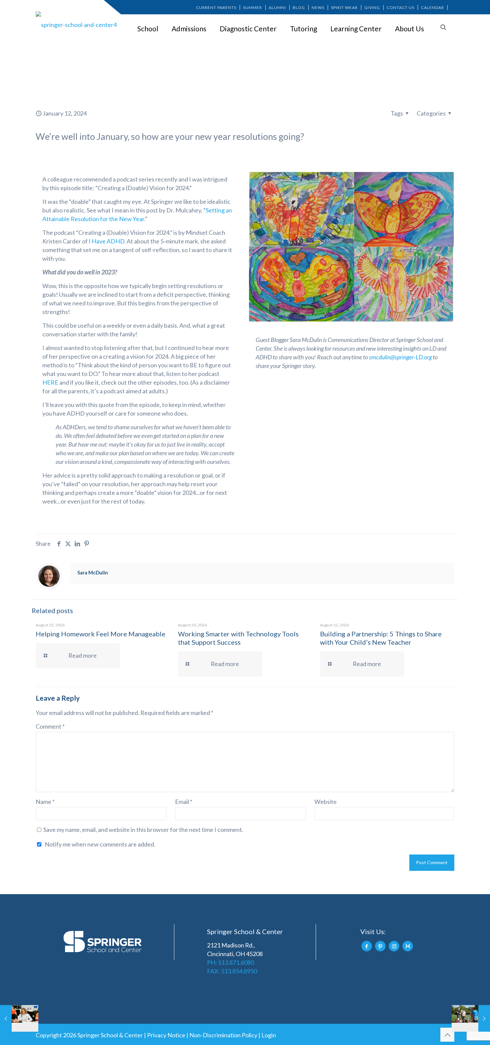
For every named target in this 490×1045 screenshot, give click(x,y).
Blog (299, 7)
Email (183, 801)
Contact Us (400, 7)
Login (268, 1035)
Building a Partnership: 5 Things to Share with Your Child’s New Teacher (381, 638)
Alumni (277, 7)
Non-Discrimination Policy (223, 1035)
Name (45, 801)
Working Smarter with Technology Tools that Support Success (238, 638)
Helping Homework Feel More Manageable (100, 634)
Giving (372, 7)
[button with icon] (366, 946)
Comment (50, 726)
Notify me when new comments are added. (100, 844)
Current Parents (216, 7)
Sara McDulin (92, 572)
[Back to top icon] (447, 1035)
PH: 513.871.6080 (230, 962)
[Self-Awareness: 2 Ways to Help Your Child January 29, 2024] (471, 1018)
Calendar (432, 7)
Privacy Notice (166, 1035)
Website (325, 801)
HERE (50, 382)
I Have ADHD (106, 241)
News (318, 7)
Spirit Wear (344, 7)
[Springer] (77, 24)
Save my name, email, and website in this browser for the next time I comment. (143, 829)
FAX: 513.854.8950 (232, 971)
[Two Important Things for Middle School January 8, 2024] (19, 1018)
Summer (252, 7)
